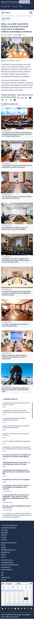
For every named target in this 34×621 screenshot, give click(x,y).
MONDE (3, 547)
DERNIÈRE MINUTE (10, 399)
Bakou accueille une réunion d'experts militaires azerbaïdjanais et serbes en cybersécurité (14, 357)
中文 (20, 6)
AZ (2, 6)
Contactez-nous (7, 560)
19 (14, 598)
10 (5, 596)
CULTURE (4, 540)
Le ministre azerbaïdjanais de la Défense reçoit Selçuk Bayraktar (15, 325)
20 (18, 598)
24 (5, 601)
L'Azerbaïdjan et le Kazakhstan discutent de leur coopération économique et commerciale (17, 448)
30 (31, 601)
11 (9, 596)
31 (5, 604)
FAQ (2, 573)
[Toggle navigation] (30, 13)
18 (9, 598)
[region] (18, 460)
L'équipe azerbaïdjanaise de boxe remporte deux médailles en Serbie (16, 426)
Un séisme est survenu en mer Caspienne (16, 479)
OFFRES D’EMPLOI (6, 569)
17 (5, 598)
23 (31, 598)
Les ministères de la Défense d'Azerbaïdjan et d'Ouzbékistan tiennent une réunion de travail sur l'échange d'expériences (17, 134)
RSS (2, 575)
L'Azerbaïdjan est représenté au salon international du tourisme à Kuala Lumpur (16, 411)
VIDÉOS (3, 554)
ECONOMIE (4, 532)
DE (9, 6)
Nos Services (5, 567)
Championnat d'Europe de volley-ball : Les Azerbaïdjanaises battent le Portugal (16, 463)
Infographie (5, 552)
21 (23, 598)
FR (11, 6)
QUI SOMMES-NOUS (7, 562)
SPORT (3, 545)
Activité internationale (9, 565)
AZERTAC (18, 61)
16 (31, 596)
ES (13, 6)
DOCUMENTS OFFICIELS (8, 528)
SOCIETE (4, 537)
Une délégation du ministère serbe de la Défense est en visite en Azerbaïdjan (15, 228)
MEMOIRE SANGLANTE (8, 550)
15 (27, 596)
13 (18, 596)
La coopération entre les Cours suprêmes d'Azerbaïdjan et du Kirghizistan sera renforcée (16, 487)
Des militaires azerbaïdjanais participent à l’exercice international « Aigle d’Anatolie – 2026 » (15, 389)
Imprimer (16, 35)
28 (23, 601)
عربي (16, 6)
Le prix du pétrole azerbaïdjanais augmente (16, 441)
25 (9, 601)
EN (6, 6)
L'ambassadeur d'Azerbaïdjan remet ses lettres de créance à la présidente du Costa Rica (16, 471)
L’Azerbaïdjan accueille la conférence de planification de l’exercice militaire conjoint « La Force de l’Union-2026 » (16, 260)
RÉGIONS (4, 535)
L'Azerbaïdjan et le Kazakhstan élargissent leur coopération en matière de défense (17, 166)
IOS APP (3, 580)
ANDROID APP (5, 577)
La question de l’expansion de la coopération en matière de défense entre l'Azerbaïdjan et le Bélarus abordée (16, 293)
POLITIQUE (6, 19)
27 (18, 601)
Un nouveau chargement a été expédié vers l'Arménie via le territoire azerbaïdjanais (17, 455)
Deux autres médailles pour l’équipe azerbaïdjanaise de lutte (14, 419)
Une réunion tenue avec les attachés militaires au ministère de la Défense (17, 197)
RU (4, 6)
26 (14, 601)
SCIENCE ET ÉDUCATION (9, 543)
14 (23, 596)
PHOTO (3, 557)
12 (14, 596)
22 (27, 598)
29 (27, 601)
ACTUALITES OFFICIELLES (9, 525)
